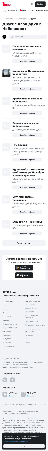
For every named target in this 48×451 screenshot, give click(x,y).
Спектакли (6, 316)
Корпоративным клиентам (31, 316)
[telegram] (12, 379)
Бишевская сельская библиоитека (25, 124)
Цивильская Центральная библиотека (28, 72)
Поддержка (29, 311)
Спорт (30, 10)
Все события (13, 10)
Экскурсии (6, 338)
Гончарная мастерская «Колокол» (26, 48)
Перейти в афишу (27, 61)
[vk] (4, 379)
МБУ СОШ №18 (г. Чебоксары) (23, 198)
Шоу (26, 338)
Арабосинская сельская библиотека (27, 100)
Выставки (6, 335)
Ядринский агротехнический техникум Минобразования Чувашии (28, 172)
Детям (27, 342)
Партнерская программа (35, 325)
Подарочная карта (9, 327)
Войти (40, 4)
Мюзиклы (38, 10)
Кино (24, 10)
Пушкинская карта (9, 324)
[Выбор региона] (31, 4)
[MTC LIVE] (6, 4)
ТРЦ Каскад (19, 144)
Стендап (5, 320)
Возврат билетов (32, 308)
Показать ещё (24, 242)
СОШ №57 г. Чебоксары (27, 221)
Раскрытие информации (22, 362)
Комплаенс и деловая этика (21, 367)
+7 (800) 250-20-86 (10, 358)
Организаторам (31, 321)
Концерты (29, 335)
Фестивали (6, 331)
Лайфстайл (6, 342)
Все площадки (21, 18)
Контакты (6, 362)
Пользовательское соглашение (32, 302)
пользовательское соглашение (16, 441)
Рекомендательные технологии (33, 329)
